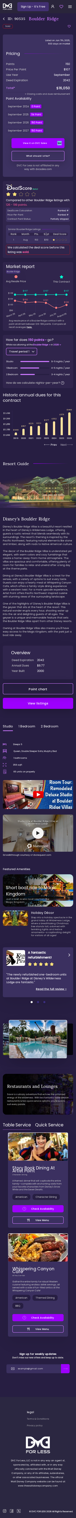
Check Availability (42, 1209)
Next (63, 445)
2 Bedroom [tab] (50, 726)
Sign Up (33, 7)
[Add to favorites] (69, 26)
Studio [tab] (8, 726)
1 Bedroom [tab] (27, 726)
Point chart (38, 689)
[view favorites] (61, 6)
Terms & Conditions (38, 1418)
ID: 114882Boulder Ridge (38, 239)
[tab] (17, 1125)
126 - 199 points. (16, 205)
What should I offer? (38, 155)
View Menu (42, 1220)
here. (29, 327)
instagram (4, 1511)
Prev (54, 445)
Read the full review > (51, 989)
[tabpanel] (38, 795)
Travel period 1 (19, 351)
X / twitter (19, 1511)
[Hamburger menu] (70, 6)
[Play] (38, 795)
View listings (38, 703)
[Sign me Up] (65, 1368)
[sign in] (52, 6)
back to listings (4, 19)
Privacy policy (35, 1425)
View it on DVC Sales (35, 143)
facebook (11, 1511)
